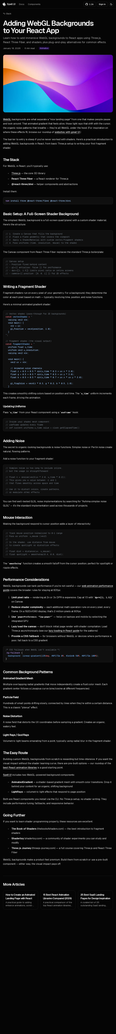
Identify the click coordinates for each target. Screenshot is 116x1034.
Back (8, 13)
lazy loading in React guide (64, 630)
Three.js (16, 173)
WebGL (7, 119)
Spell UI (7, 774)
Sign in (102, 4)
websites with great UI (67, 132)
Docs (21, 4)
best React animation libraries (20, 767)
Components (34, 4)
